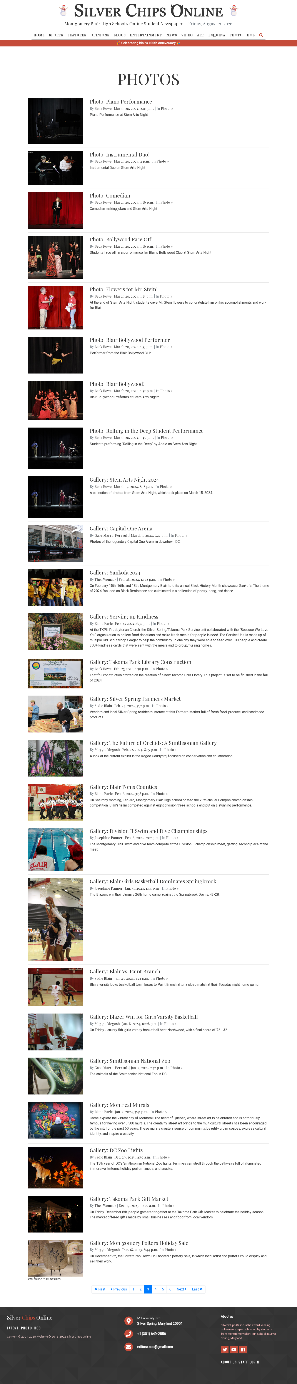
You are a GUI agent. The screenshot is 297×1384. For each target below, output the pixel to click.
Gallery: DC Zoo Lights (116, 1150)
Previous (119, 1289)
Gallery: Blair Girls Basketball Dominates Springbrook (153, 881)
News (172, 35)
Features (77, 35)
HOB (251, 35)
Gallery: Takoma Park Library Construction (140, 661)
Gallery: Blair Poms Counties (123, 786)
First (101, 1289)
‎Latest (13, 1328)
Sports (56, 35)
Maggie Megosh (107, 749)
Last (196, 1289)
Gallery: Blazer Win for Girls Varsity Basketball (144, 1016)
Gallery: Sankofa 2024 (115, 572)
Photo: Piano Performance (121, 101)
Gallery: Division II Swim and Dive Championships (148, 830)
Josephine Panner (109, 837)
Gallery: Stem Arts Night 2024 (124, 479)
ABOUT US (229, 1362)
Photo (236, 35)
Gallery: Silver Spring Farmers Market (135, 698)
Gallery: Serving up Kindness (124, 616)
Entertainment (146, 35)
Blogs (120, 35)
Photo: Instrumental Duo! (120, 154)
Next (181, 1289)
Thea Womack (105, 579)
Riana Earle (104, 623)
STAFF (243, 1362)
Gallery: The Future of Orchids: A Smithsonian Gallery (153, 742)
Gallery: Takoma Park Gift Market (129, 1198)
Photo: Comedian (110, 195)
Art (200, 35)
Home (39, 35)
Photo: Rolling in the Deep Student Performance (147, 430)
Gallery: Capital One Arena (121, 528)
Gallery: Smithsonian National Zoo (130, 1060)
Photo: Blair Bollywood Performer (130, 339)
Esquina (217, 35)
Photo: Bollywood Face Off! (121, 239)
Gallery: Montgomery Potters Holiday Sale (139, 1242)
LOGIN (254, 1362)
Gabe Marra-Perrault (111, 535)
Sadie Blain (103, 705)
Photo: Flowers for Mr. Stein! (124, 289)
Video (187, 35)
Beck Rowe (103, 108)
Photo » (167, 108)
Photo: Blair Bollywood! (117, 383)
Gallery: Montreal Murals (119, 1104)
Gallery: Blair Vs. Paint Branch (125, 971)
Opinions (100, 35)
